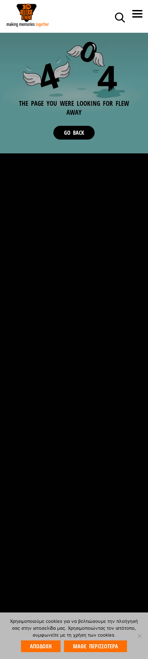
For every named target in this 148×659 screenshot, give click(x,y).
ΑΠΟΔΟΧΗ (41, 646)
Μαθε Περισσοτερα (95, 646)
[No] (139, 635)
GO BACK (74, 132)
